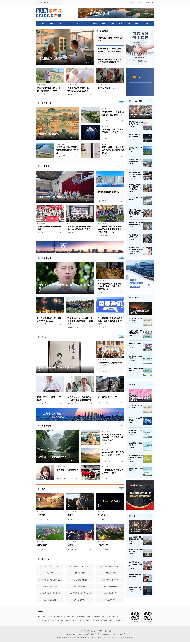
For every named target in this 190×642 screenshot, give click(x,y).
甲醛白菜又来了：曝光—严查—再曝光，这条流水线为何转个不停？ (109, 50)
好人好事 (102, 514)
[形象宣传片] (110, 532)
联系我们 (108, 631)
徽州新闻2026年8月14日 (108, 192)
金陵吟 (70, 514)
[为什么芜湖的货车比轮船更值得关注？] (147, 238)
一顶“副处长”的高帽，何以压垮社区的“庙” (112, 471)
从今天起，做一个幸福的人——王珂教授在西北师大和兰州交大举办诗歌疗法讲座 (79, 398)
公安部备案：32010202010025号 (98, 637)
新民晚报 (56, 617)
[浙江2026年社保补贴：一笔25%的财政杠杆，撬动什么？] (147, 175)
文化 (86, 23)
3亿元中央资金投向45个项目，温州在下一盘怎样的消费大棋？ (136, 212)
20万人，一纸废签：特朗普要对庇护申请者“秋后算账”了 (109, 60)
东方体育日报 (65, 617)
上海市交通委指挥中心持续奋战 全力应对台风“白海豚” (79, 228)
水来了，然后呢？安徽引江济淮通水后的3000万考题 (67, 150)
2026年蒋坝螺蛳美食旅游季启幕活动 (140, 399)
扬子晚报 (82, 617)
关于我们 (86, 631)
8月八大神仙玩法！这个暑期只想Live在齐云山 (49, 319)
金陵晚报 (97, 617)
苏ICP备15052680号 (119, 634)
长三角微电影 (94, 620)
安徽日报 (51, 620)
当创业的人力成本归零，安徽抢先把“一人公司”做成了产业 (135, 187)
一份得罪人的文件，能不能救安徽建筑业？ (136, 223)
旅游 (120, 23)
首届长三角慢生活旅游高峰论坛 (136, 370)
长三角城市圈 (117, 620)
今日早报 (120, 617)
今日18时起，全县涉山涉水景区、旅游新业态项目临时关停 (110, 321)
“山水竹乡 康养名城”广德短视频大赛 (135, 332)
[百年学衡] (50, 501)
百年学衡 (41, 514)
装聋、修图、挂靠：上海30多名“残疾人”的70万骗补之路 (113, 150)
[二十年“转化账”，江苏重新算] (147, 200)
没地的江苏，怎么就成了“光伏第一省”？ (136, 123)
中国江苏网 (59, 620)
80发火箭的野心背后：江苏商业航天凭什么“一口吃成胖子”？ (136, 249)
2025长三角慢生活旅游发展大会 (135, 319)
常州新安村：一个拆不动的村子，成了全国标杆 (113, 113)
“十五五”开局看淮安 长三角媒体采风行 (140, 312)
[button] (86, 62)
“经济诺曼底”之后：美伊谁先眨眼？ (110, 39)
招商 (104, 23)
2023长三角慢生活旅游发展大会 (135, 444)
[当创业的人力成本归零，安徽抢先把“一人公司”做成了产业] (147, 188)
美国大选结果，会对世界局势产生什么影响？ (136, 588)
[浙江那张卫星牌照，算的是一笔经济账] (147, 138)
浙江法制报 (42, 620)
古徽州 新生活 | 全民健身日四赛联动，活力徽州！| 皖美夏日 (80, 321)
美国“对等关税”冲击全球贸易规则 (135, 550)
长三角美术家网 (106, 620)
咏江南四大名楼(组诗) (107, 397)
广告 (122, 251)
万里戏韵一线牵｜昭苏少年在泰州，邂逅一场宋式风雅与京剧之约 (110, 286)
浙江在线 (73, 620)
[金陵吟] (80, 501)
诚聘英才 (101, 631)
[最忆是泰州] (50, 532)
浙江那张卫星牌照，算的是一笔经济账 (136, 136)
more (151, 100)
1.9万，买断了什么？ (107, 88)
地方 (77, 23)
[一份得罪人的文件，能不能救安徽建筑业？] (147, 226)
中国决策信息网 (83, 620)
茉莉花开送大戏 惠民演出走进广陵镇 (110, 364)
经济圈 (95, 23)
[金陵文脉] (80, 532)
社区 (112, 23)
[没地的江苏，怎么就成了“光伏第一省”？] (147, 125)
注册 (139, 2)
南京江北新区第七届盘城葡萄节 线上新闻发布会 (136, 457)
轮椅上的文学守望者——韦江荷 (49, 398)
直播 (128, 23)
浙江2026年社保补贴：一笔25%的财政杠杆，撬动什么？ (135, 174)
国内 (51, 23)
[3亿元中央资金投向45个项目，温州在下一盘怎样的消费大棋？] (147, 213)
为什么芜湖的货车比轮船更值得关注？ (136, 236)
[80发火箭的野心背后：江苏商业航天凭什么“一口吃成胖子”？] (147, 251)
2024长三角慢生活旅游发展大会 (135, 357)
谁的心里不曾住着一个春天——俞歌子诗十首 (113, 453)
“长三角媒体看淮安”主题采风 (135, 344)
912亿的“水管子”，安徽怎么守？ (135, 148)
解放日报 (41, 617)
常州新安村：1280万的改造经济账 (140, 115)
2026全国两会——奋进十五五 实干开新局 (140, 530)
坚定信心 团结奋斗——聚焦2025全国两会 (135, 564)
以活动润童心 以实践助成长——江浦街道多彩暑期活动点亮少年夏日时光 (110, 229)
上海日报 (49, 617)
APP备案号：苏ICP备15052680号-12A (121, 637)
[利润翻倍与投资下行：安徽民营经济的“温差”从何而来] (147, 163)
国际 (59, 23)
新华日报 (75, 617)
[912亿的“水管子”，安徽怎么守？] (147, 150)
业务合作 (93, 631)
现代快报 (90, 617)
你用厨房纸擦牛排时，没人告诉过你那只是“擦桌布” (79, 89)
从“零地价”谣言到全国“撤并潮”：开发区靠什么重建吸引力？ (112, 437)
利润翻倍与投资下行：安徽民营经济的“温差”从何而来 (136, 162)
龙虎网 (66, 620)
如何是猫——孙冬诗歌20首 (67, 471)
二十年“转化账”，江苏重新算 (135, 198)
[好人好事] (110, 501)
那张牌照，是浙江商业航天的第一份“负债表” (113, 131)
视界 (137, 23)
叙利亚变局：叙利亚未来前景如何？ (136, 576)
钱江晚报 (112, 617)
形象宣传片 (103, 544)
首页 (43, 23)
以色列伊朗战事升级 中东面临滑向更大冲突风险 (136, 539)
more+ (121, 102)
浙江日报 (105, 617)
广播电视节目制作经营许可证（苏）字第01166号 (72, 637)
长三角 (68, 23)
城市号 (146, 23)
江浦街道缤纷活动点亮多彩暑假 (49, 228)
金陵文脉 (71, 544)
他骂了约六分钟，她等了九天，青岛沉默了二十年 (49, 89)
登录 (132, 2)
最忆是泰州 (42, 544)
